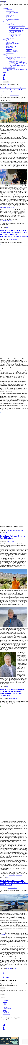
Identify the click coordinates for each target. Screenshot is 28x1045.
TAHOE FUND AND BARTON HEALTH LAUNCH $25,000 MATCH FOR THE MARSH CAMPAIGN (12, 692)
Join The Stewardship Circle (12, 43)
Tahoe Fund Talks (10, 58)
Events (4, 54)
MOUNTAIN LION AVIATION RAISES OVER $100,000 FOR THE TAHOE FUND (14, 883)
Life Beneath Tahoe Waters (15, 61)
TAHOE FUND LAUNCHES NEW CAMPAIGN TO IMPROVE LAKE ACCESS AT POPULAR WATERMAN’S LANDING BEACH (14, 233)
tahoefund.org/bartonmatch (15, 875)
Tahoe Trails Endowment (15, 36)
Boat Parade (9, 55)
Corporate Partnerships (11, 50)
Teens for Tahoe (10, 15)
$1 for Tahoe (9, 49)
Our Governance (10, 11)
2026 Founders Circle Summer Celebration (16, 57)
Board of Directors (13, 12)
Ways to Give (6, 39)
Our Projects (9, 23)
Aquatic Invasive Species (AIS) (16, 30)
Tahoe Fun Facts (7, 1008)
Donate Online (9, 40)
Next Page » (6, 977)
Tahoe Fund (3, 1)
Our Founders (9, 17)
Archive (5, 1002)
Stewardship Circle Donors (12, 19)
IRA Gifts (8, 45)
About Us (5, 8)
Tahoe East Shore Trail (14, 35)
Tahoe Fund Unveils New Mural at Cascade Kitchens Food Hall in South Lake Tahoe (13, 90)
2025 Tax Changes (13, 59)
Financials (8, 16)
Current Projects (10, 42)
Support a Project (10, 24)
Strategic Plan (9, 9)
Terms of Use (6, 1012)
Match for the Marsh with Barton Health (18, 28)
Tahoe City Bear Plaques (15, 34)
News (4, 72)
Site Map (5, 1011)
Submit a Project (10, 38)
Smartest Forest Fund (14, 32)
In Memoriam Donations (12, 51)
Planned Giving (9, 47)
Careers (8, 20)
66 (3, 976)
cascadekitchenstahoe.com (6, 220)
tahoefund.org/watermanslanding (15, 530)
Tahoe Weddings (10, 53)
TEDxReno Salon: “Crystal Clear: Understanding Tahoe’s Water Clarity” (18, 63)
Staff (10, 13)
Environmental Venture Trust (16, 31)
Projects (5, 22)
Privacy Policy (6, 1014)
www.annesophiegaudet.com (7, 207)
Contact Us (5, 1007)
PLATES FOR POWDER (9, 68)
